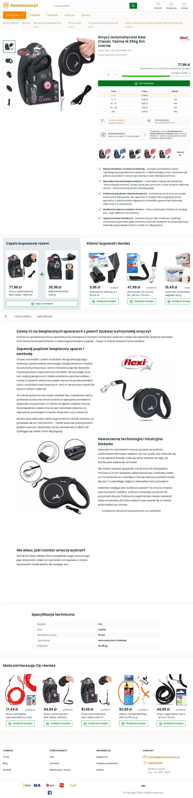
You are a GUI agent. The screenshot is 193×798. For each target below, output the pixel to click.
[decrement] (116, 74)
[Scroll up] (5, 316)
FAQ (52, 756)
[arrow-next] (185, 278)
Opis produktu (22, 316)
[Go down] (9, 112)
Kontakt (7, 769)
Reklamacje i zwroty (60, 769)
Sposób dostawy (116, 120)
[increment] (101, 74)
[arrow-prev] (92, 278)
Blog (5, 763)
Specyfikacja (44, 316)
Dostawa (54, 763)
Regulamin (102, 756)
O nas (6, 756)
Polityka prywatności (107, 763)
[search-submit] (133, 6)
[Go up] (9, 37)
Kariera (100, 769)
